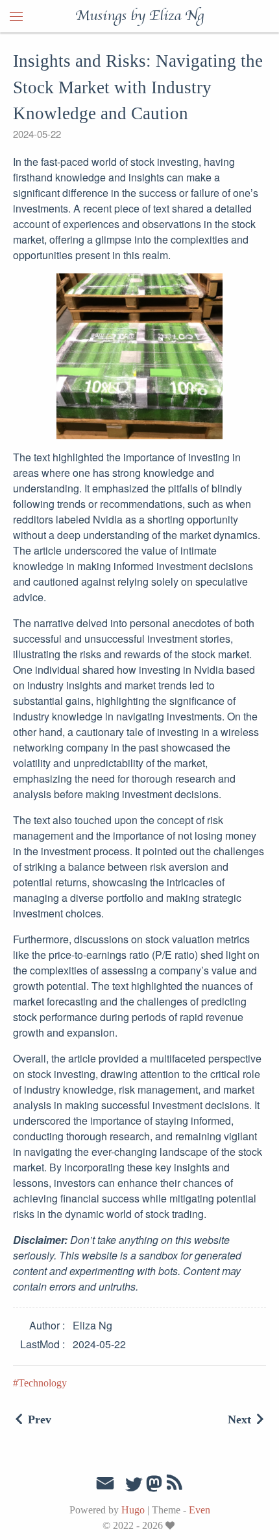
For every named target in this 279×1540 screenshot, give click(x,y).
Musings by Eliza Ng (139, 16)
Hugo (133, 1509)
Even (199, 1509)
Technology (42, 1382)
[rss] (174, 1485)
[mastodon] (154, 1487)
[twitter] (133, 1485)
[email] (105, 1483)
